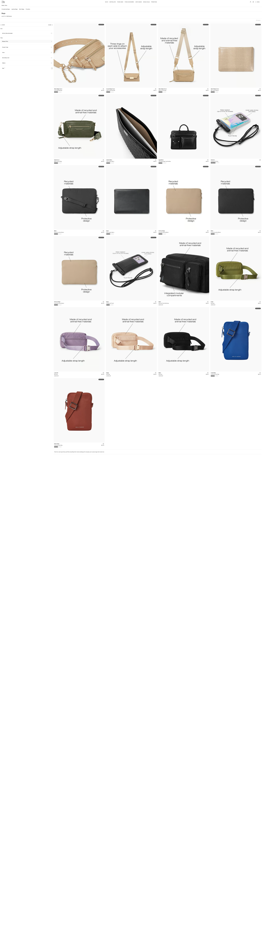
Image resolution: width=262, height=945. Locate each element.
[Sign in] (250, 2)
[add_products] (103, 89)
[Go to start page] (3, 2)
